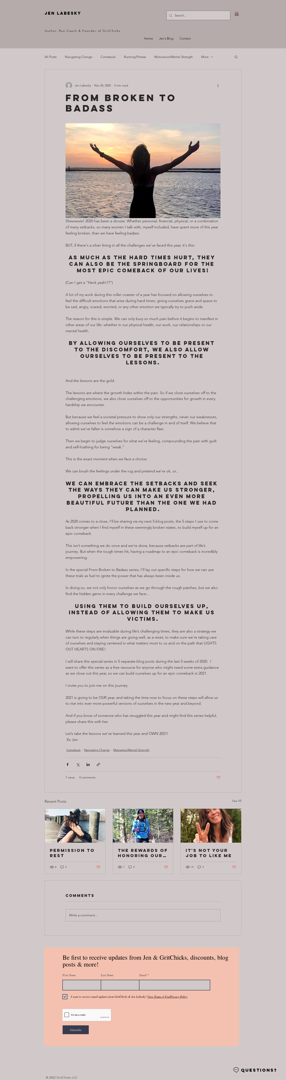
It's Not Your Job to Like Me (209, 853)
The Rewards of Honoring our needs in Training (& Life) (143, 853)
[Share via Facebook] (68, 764)
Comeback (108, 57)
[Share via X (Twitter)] (78, 764)
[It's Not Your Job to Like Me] (211, 826)
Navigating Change (78, 57)
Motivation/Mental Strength (173, 57)
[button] (236, 13)
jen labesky (63, 13)
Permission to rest (72, 853)
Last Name (107, 975)
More (205, 57)
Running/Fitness (135, 57)
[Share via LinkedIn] (88, 764)
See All (236, 801)
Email (142, 975)
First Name (69, 975)
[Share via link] (98, 764)
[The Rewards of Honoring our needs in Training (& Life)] (143, 826)
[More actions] (217, 85)
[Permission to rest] (75, 826)
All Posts (51, 57)
